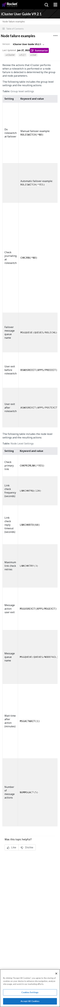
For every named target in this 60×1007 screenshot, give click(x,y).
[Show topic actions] (55, 36)
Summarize (41, 50)
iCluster (11, 54)
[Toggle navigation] (55, 4)
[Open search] (46, 4)
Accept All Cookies (30, 1001)
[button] (30, 29)
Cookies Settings (29, 992)
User (34, 54)
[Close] (56, 973)
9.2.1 (23, 54)
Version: (6, 44)
